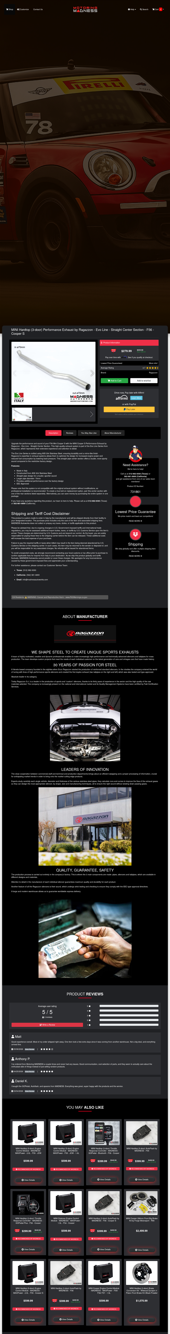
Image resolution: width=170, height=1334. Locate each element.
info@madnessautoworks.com (35, 579)
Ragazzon (153, 372)
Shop (10, 9)
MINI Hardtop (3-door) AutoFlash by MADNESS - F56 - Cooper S (104, 1219)
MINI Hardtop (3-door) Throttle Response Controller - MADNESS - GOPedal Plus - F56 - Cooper (28, 1220)
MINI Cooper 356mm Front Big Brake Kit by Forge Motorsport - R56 (142, 1219)
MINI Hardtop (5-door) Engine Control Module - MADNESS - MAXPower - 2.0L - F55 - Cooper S (28, 1290)
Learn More (136, 398)
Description (53, 433)
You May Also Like (89, 433)
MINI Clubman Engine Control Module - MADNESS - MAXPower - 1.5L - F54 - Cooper (66, 1220)
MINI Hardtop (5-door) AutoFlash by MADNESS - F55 (142, 1149)
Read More (135, 521)
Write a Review (48, 1024)
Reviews (69, 433)
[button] (92, 373)
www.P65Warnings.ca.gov (76, 597)
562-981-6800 (20, 503)
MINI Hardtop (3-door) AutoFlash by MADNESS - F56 (66, 1289)
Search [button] (145, 9)
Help (132, 9)
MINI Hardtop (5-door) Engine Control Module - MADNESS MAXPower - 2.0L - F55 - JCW (28, 1150)
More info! (153, 363)
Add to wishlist (144, 380)
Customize (24, 9)
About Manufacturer (113, 433)
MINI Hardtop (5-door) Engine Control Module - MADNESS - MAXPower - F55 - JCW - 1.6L (66, 1150)
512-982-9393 (94, 501)
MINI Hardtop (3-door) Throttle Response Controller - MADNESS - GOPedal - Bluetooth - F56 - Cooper (104, 1150)
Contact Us (38, 9)
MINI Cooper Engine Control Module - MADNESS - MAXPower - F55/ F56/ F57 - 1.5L (104, 1290)
